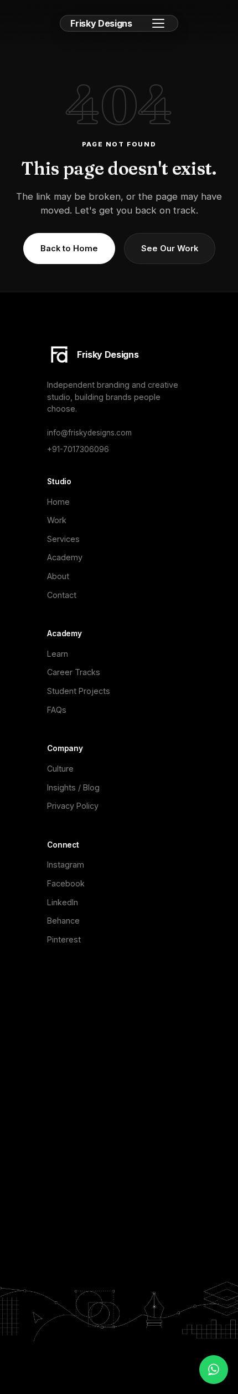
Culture (60, 768)
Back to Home (69, 249)
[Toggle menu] (158, 23)
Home (58, 501)
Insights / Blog (73, 787)
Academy (64, 557)
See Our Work (169, 249)
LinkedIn (62, 902)
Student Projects (78, 691)
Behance (63, 920)
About (58, 576)
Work (56, 520)
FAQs (56, 709)
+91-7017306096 (78, 449)
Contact (61, 595)
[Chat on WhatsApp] (213, 1369)
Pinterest (64, 939)
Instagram (65, 864)
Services (63, 539)
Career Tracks (73, 672)
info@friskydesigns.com (89, 432)
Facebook (66, 883)
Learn (57, 653)
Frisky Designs (101, 23)
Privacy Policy (73, 805)
